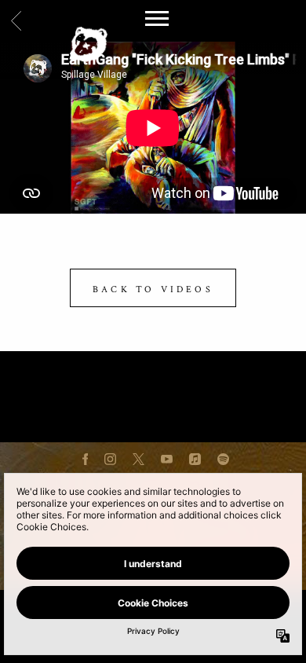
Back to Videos (153, 289)
